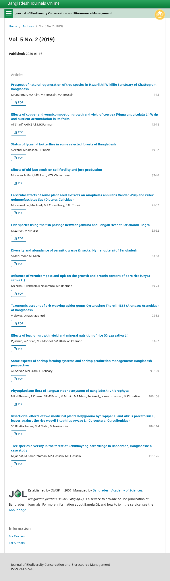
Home (13, 26)
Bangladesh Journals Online (34, 3)
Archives (28, 26)
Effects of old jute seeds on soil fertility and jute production (56, 170)
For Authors (17, 543)
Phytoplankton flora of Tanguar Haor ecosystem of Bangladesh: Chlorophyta (70, 391)
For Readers (17, 536)
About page (17, 510)
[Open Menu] (8, 13)
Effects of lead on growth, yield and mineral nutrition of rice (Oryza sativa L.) (69, 335)
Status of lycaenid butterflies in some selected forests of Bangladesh (63, 144)
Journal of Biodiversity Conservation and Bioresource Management (63, 13)
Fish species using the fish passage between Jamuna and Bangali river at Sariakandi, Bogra (80, 225)
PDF (20, 102)
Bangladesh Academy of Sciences (117, 490)
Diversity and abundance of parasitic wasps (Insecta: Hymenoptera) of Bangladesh (74, 250)
